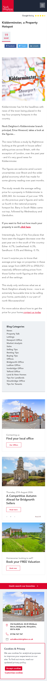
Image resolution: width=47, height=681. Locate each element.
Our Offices (14, 445)
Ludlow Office (13, 365)
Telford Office (13, 371)
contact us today (32, 312)
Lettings (10, 337)
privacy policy (19, 662)
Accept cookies (13, 668)
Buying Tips (12, 356)
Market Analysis (14, 343)
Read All (38, 517)
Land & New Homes (16, 374)
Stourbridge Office (16, 381)
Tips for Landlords (15, 378)
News (9, 330)
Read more (14, 510)
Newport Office (14, 340)
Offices (10, 359)
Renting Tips (13, 352)
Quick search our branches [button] (23, 586)
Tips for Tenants (14, 384)
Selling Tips (12, 349)
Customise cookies (14, 672)
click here (26, 226)
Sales (9, 346)
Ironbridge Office (15, 368)
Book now (13, 568)
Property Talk (13, 334)
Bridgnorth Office (15, 362)
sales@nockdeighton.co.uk (21, 639)
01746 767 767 (16, 634)
